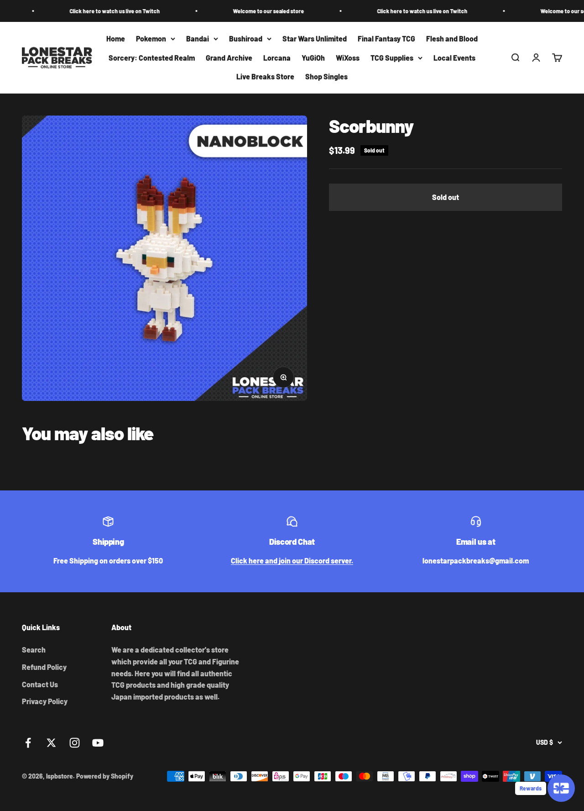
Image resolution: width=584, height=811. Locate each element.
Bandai (197, 38)
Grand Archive (229, 57)
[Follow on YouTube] (98, 743)
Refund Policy (44, 667)
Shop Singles (326, 77)
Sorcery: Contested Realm (152, 57)
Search (34, 649)
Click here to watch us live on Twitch (98, 11)
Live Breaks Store (265, 77)
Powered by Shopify (104, 776)
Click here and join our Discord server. (292, 560)
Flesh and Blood (452, 38)
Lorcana (277, 57)
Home (115, 38)
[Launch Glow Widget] (561, 788)
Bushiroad (245, 38)
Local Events (454, 57)
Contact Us (40, 684)
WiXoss (348, 57)
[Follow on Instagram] (74, 743)
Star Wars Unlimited (314, 38)
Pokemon (151, 38)
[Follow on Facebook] (28, 743)
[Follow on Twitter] (51, 743)
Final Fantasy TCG (386, 38)
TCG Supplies (391, 57)
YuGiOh (313, 57)
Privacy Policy (45, 701)
